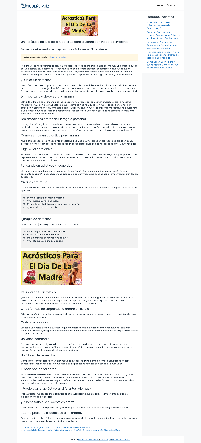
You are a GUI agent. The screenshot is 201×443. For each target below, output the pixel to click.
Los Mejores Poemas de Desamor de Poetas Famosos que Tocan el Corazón (162, 45)
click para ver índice (57, 57)
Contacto (172, 5)
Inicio (160, 5)
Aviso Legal (105, 439)
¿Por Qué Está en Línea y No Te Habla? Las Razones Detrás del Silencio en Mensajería (163, 54)
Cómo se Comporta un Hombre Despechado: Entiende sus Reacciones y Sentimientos (163, 35)
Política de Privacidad (88, 439)
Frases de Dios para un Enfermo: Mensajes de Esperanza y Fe (159, 25)
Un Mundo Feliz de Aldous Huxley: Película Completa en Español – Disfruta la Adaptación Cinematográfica (72, 430)
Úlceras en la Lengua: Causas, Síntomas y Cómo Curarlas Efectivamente (57, 427)
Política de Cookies (121, 439)
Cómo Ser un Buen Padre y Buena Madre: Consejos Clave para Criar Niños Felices (162, 64)
